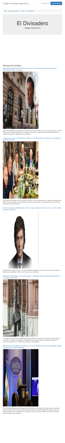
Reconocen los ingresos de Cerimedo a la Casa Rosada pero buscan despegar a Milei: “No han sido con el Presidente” (32, 346)
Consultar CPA (45, 3)
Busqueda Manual (14, 11)
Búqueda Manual (56, 3)
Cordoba (22, 11)
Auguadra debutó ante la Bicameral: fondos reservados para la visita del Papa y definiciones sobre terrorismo (30, 69)
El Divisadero (30, 11)
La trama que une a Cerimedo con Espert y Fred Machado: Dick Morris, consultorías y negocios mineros (32, 139)
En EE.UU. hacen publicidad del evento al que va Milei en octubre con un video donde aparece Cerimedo (32, 209)
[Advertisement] (32, 51)
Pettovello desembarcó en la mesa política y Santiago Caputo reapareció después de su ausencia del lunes (31, 277)
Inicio (5, 11)
